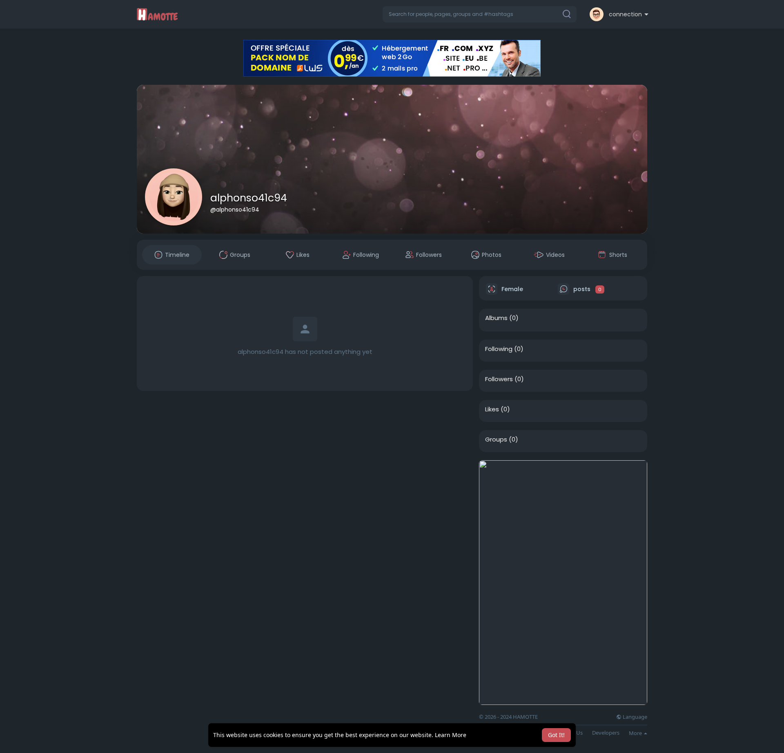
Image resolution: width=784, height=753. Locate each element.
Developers (605, 732)
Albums (496, 318)
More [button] (636, 733)
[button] (480, 14)
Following (498, 349)
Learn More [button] (450, 735)
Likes (492, 409)
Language (634, 717)
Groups (496, 439)
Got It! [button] (556, 735)
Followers (499, 379)
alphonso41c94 (248, 198)
